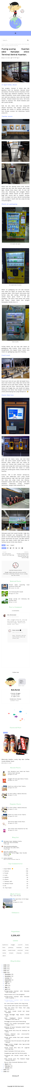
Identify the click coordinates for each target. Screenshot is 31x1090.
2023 (5, 970)
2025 (5, 967)
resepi (27, 950)
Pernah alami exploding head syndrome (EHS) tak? (19, 585)
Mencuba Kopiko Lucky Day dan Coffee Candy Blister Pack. (15, 760)
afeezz (6, 879)
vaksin (4, 955)
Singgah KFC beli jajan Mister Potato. (18, 778)
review (4, 953)
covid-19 (20, 944)
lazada (27, 947)
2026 (5, 965)
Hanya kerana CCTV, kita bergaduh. (14, 994)
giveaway (11, 947)
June (6, 985)
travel (7, 44)
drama (27, 944)
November (8, 976)
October (7, 978)
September (8, 980)
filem (3, 947)
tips (8, 545)
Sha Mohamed (11, 615)
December (8, 974)
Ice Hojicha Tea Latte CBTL (11, 847)
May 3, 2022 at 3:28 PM (17, 632)
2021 (5, 1069)
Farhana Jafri (8, 881)
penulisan (20, 950)
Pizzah (6, 873)
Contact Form (14, 700)
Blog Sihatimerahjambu (10, 846)
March (7, 1064)
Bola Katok (18, 570)
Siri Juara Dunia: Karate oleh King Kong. (16, 1003)
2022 (5, 972)
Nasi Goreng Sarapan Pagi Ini (12, 859)
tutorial (27, 953)
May (6, 987)
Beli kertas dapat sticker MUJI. (16, 821)
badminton (5, 944)
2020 (5, 1071)
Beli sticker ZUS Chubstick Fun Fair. (18, 828)
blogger (13, 944)
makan (4, 950)
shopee (11, 953)
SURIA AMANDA (8, 858)
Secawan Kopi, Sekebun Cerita (13, 841)
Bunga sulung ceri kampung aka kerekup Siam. (19, 599)
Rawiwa (6, 871)
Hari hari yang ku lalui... (10, 851)
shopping (19, 953)
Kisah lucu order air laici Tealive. (17, 786)
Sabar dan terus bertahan (11, 842)
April (6, 989)
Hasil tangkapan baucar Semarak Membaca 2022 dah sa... (16, 1018)
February (7, 1066)
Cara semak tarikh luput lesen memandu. (16, 1005)
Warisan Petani (8, 883)
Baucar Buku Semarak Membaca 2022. (15, 1062)
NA (5, 885)
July (6, 983)
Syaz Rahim (7, 868)
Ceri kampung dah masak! (16, 591)
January (7, 1067)
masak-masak (11, 950)
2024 (5, 968)
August (7, 981)
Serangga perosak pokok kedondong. (15, 1021)
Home (3, 44)
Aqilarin (6, 877)
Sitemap (14, 1076)
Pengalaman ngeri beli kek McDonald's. (15, 1053)
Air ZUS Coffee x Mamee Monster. (17, 793)
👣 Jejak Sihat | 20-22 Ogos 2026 (21, 899)
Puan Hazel (8, 887)
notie (5, 875)
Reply (9, 627)
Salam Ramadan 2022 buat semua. (14, 1051)
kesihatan (19, 947)
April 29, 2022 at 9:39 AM (13, 616)
